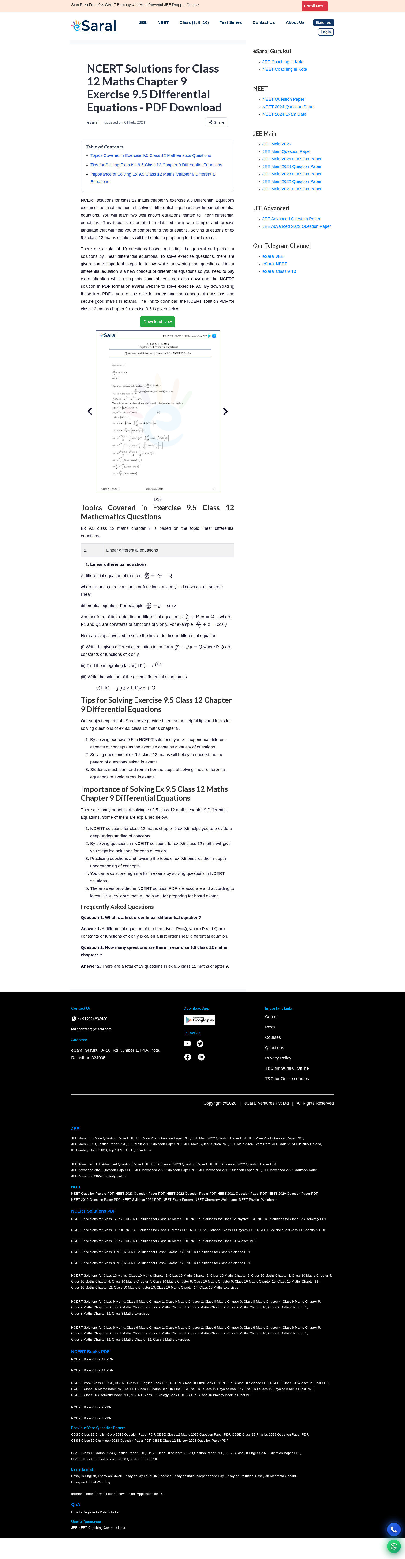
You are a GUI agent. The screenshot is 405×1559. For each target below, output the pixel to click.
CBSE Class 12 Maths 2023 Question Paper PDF (193, 1434)
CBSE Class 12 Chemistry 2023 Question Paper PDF (111, 1440)
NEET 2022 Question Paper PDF (191, 1193)
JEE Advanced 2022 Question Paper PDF (245, 1164)
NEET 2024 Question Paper (288, 106)
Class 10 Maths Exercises (218, 1287)
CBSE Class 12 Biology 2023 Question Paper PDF (190, 1440)
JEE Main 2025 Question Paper (292, 159)
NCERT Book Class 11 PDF (92, 1370)
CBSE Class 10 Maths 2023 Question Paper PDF (108, 1453)
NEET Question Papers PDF (92, 1193)
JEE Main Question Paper (286, 151)
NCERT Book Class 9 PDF (91, 1407)
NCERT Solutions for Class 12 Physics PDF (223, 1219)
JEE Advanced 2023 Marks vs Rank (290, 1170)
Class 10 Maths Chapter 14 (177, 1287)
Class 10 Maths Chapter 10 (255, 1281)
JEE (143, 22)
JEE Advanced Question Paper (291, 219)
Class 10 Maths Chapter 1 (148, 1275)
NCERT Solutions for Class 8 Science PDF (219, 1263)
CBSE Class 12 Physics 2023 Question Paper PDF (270, 1434)
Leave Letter (125, 1494)
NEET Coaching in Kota (284, 69)
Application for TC (150, 1494)
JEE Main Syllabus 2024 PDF (206, 1144)
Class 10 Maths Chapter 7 (131, 1281)
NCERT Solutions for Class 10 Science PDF (224, 1241)
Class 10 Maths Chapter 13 (134, 1287)
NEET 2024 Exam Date (284, 114)
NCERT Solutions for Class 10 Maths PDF (157, 1241)
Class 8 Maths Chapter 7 (128, 1333)
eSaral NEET (274, 264)
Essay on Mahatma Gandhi (275, 1476)
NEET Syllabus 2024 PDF (141, 1199)
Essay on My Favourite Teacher (147, 1476)
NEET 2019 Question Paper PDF (95, 1199)
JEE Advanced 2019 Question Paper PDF (230, 1170)
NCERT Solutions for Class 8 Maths (98, 1327)
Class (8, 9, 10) (194, 22)
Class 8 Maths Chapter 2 (184, 1327)
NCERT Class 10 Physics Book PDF (218, 1389)
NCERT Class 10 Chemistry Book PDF (100, 1395)
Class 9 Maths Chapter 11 (287, 1307)
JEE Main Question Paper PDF (111, 1138)
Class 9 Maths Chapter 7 (128, 1307)
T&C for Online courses (287, 1078)
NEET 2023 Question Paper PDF (140, 1193)
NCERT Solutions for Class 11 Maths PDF (157, 1230)
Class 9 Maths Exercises (130, 1313)
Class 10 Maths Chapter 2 (188, 1275)
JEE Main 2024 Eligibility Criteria (296, 1144)
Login (326, 32)
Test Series (231, 22)
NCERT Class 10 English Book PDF (142, 1383)
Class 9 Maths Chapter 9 (206, 1307)
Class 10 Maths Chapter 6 (90, 1281)
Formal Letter (105, 1494)
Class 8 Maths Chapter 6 (89, 1333)
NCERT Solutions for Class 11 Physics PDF (222, 1230)
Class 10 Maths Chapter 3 (229, 1275)
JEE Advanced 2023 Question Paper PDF (181, 1164)
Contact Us (264, 22)
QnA (75, 1504)
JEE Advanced (82, 1164)
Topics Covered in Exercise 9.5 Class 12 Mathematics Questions (150, 155)
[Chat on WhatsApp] (394, 1546)
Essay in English (83, 1476)
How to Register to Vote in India (95, 1512)
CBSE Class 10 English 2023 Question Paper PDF (262, 1453)
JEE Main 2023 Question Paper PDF (162, 1138)
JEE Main (78, 1138)
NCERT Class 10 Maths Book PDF (97, 1389)
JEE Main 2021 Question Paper (292, 189)
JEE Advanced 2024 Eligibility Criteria (99, 1176)
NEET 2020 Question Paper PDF (293, 1193)
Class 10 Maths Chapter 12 (91, 1287)
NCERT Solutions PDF (93, 1211)
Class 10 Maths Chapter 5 (311, 1275)
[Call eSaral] (394, 1529)
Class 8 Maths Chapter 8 (167, 1333)
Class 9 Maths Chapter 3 (223, 1301)
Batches (323, 23)
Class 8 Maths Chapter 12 (90, 1339)
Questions (274, 1047)
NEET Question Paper (283, 99)
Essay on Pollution (239, 1476)
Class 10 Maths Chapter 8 (172, 1281)
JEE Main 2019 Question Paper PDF (155, 1144)
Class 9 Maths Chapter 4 (262, 1301)
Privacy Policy (278, 1058)
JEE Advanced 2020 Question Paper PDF (166, 1170)
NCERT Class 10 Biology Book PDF (157, 1395)
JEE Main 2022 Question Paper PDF (219, 1138)
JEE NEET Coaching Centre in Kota (98, 1528)
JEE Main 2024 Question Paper (292, 166)
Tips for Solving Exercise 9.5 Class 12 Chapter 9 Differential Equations (156, 164)
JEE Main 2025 (276, 144)
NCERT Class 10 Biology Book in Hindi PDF (219, 1395)
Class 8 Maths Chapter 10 (246, 1333)
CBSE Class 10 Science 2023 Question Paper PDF (185, 1453)
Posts (270, 1027)
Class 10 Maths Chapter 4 (270, 1275)
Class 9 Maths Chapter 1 (145, 1301)
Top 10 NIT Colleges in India (130, 1150)
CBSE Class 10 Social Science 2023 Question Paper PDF (114, 1459)
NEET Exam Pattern (178, 1199)
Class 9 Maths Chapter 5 (301, 1301)
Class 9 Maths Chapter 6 (89, 1307)
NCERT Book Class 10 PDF (92, 1383)
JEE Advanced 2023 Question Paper (296, 226)
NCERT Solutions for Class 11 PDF (97, 1230)
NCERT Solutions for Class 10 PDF (97, 1241)
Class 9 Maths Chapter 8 (167, 1307)
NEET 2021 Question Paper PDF (242, 1193)
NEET (163, 22)
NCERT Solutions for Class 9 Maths (98, 1301)
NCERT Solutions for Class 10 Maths (99, 1275)
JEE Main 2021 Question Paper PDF (275, 1138)
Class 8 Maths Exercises (171, 1339)
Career (271, 1016)
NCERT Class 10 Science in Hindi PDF (299, 1383)
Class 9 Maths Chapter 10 (246, 1307)
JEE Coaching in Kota (283, 61)
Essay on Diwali (110, 1476)
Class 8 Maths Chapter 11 (287, 1333)
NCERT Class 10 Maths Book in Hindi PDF (157, 1389)
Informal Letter (82, 1494)
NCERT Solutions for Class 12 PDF (97, 1219)
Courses (273, 1037)
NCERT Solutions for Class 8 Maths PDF (154, 1263)
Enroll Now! (315, 6)
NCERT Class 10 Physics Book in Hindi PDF (280, 1389)
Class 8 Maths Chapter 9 (206, 1333)
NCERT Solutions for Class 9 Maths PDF (154, 1252)
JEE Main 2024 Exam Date (250, 1144)
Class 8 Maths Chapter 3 (223, 1327)
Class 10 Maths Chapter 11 (298, 1281)
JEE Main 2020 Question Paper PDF (98, 1144)
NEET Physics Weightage (258, 1199)
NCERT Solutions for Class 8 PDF (96, 1263)
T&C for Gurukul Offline (287, 1068)
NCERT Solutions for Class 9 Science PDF (219, 1252)
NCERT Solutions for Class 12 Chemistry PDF (292, 1219)
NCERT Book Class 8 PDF (91, 1418)
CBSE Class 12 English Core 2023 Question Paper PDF (113, 1434)
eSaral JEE (273, 256)
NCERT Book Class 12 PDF (92, 1359)
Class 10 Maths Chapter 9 (213, 1281)
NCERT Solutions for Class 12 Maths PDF (157, 1219)
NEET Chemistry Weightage (216, 1199)
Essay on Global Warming (90, 1482)
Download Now (157, 321)
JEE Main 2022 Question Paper (292, 181)
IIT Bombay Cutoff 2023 (89, 1150)
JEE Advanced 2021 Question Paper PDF (102, 1170)
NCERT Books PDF (90, 1351)
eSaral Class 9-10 (279, 271)
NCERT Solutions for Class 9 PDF (96, 1252)
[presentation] (158, 575)
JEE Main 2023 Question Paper (292, 174)
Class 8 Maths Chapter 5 (301, 1327)
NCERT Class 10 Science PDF (245, 1383)
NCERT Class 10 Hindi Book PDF (195, 1383)
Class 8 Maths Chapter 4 (262, 1327)
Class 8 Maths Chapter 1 (145, 1327)
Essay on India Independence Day (198, 1476)
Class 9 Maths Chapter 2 (184, 1301)
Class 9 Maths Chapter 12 (90, 1313)
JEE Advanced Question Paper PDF (122, 1164)
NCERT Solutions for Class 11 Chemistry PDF (291, 1230)
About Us (295, 22)
